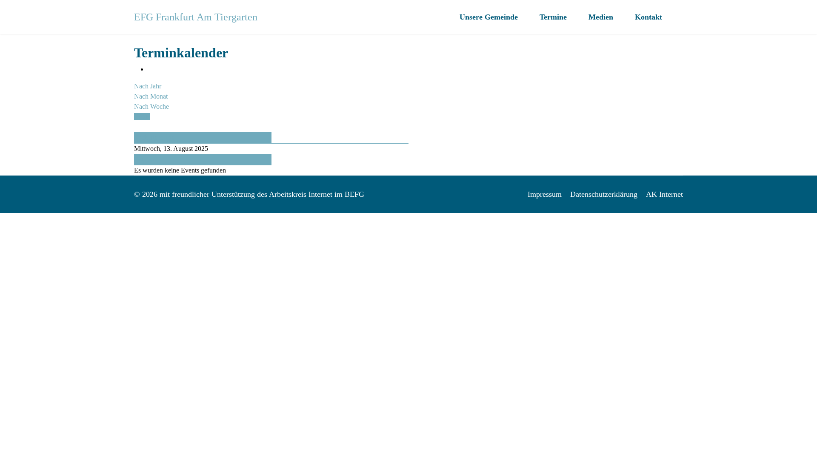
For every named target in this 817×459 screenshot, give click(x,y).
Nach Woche (151, 106)
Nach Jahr (147, 86)
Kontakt (648, 17)
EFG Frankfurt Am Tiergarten (195, 17)
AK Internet (664, 194)
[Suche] (136, 126)
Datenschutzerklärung (603, 194)
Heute (142, 116)
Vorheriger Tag (154, 137)
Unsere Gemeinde (489, 17)
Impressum (545, 194)
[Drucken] (150, 69)
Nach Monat (151, 96)
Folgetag (146, 159)
